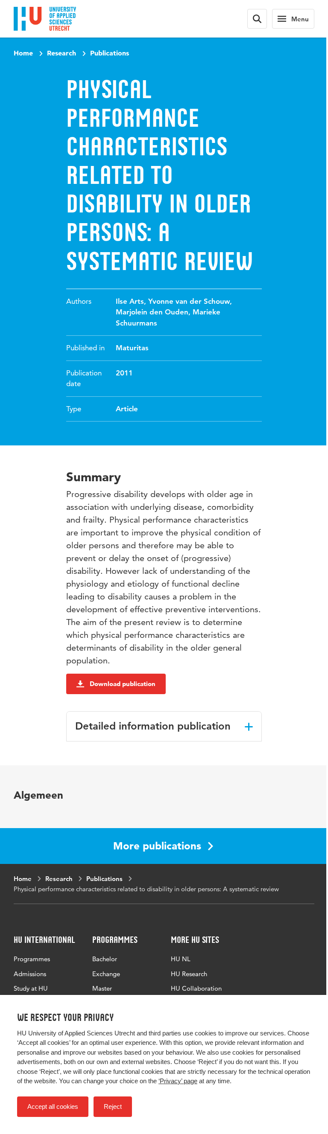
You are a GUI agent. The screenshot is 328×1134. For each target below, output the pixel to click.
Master (102, 988)
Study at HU (31, 988)
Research (61, 53)
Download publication (122, 684)
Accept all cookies (52, 1106)
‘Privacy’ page (177, 1081)
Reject (113, 1106)
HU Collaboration (196, 988)
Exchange (106, 974)
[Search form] (257, 19)
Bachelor (104, 959)
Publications (109, 53)
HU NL (180, 959)
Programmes (32, 959)
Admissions (30, 974)
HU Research (189, 974)
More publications (157, 846)
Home (23, 53)
